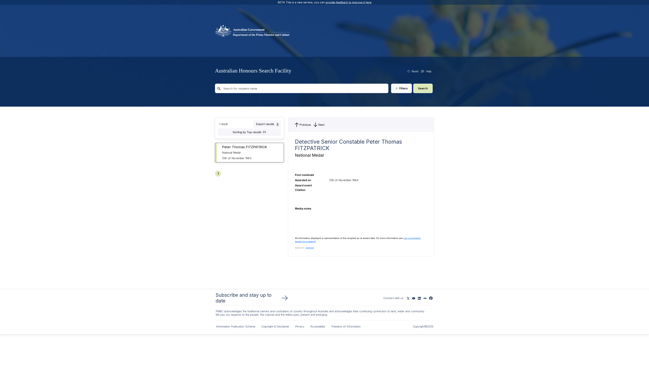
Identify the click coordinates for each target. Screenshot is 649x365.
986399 (310, 247)
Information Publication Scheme (235, 326)
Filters (403, 88)
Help (428, 71)
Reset (415, 71)
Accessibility (317, 326)
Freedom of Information (346, 326)
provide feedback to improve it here (348, 2)
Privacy (299, 326)
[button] (267, 124)
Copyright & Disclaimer (275, 326)
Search (422, 88)
